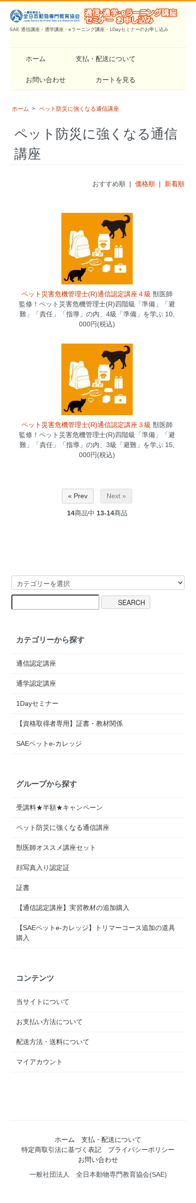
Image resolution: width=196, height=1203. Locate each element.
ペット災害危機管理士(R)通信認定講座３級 (86, 425)
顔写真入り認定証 (42, 867)
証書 (22, 887)
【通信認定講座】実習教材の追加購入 (72, 907)
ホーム (36, 59)
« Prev (78, 496)
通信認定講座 (36, 663)
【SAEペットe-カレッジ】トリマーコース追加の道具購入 (95, 932)
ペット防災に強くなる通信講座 (79, 108)
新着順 (175, 184)
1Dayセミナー (37, 703)
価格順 (145, 184)
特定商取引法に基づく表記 (61, 1149)
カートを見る (116, 80)
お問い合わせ (46, 80)
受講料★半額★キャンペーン (59, 807)
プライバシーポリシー (141, 1149)
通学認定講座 (36, 683)
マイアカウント (39, 1062)
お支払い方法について (49, 1021)
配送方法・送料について (52, 1042)
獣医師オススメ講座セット (56, 847)
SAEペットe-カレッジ (49, 743)
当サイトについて (42, 1001)
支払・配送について (106, 59)
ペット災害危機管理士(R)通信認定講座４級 (86, 294)
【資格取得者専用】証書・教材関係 (69, 723)
